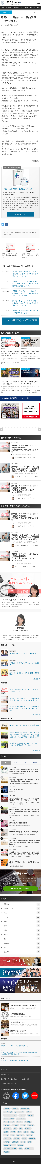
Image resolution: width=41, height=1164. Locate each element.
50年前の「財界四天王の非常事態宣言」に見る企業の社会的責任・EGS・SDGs (24, 780)
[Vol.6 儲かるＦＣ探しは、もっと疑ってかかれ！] (10, 372)
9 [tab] (26, 427)
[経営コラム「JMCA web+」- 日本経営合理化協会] (12, 3)
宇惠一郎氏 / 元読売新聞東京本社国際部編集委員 (22, 834)
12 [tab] (35, 427)
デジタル (22, 1115)
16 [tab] (19, 429)
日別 (5, 762)
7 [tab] (20, 427)
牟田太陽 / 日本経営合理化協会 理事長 (19, 825)
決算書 (6, 1135)
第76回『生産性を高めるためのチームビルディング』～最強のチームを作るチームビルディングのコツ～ (24, 811)
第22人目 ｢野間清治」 (16, 789)
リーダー (32, 7)
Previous (1, 429)
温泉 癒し (20, 1135)
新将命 (26, 1132)
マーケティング (18, 7)
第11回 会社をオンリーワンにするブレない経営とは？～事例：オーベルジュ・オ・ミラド (24, 799)
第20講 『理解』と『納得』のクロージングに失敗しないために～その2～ (10, 353)
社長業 (24, 1138)
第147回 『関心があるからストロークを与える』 (30, 382)
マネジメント (21, 1118)
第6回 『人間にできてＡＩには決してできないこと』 (24, 862)
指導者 (13, 1132)
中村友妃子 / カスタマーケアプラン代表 (25, 457)
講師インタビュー (9, 1145)
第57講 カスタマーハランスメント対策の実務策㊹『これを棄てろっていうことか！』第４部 (25, 489)
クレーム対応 (19, 1112)
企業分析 (31, 1125)
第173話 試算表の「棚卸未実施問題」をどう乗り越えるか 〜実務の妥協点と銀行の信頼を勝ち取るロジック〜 (24, 842)
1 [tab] (3, 427)
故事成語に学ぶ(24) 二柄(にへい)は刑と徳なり (24, 832)
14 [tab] (13, 429)
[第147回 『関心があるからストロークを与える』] (30, 372)
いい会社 (7, 1108)
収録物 (35, 762)
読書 (29, 1142)
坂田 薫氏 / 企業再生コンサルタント (19, 846)
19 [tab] (28, 429)
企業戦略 (9, 7)
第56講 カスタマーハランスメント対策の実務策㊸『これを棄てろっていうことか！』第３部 (24, 853)
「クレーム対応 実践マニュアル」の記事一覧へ (20, 321)
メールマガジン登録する (21, 888)
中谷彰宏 (15, 1125)
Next (39, 429)
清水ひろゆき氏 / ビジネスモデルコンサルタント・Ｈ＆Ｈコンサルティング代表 (24, 803)
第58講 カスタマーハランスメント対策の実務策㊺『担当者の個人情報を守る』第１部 (25, 449)
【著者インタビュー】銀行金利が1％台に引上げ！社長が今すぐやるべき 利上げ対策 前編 (23, 770)
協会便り (21, 952)
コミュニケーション (10, 1115)
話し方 (23, 1142)
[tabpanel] (10, 412)
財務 (20, 1148)
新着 (2, 7)
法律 (12, 1135)
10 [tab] (29, 427)
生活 (21, 947)
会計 (15, 1128)
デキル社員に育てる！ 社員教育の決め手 (25, 473)
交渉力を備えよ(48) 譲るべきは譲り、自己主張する (30, 352)
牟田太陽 (29, 1135)
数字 (21, 926)
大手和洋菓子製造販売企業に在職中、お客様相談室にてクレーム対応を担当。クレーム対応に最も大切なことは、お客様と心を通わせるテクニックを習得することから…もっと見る (20, 637)
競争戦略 (32, 1138)
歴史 (32, 1132)
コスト (28, 1112)
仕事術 (23, 1125)
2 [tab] (6, 427)
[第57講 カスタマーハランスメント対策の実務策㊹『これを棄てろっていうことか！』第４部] (5, 487)
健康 (21, 1128)
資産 (26, 7)
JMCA (19, 1161)
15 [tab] (16, 429)
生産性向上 (7, 1138)
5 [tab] (15, 427)
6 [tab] (18, 427)
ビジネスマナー (9, 1118)
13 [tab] (38, 427)
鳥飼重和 (7, 1152)
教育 (33, 232)
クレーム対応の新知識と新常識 (22, 454)
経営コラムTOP (6, 1075)
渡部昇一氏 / (12, 791)
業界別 (21, 934)
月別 (15, 762)
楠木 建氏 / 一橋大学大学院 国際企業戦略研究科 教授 (23, 783)
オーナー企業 (25, 1108)
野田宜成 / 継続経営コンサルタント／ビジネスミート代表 (24, 816)
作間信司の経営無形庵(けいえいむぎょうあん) (11, 387)
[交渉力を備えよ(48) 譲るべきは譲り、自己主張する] (30, 342)
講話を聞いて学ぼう (10, 1148)
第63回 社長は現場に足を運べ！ (19, 823)
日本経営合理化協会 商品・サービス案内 (15, 1079)
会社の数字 (7, 1128)
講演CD (20, 1145)
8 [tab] (23, 427)
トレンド (21, 921)
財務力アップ (29, 1148)
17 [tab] (22, 429)
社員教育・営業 (6, 12)
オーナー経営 (8, 1112)
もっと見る (35, 679)
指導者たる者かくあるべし (31, 356)
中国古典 (28, 1122)
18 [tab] (25, 429)
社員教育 (16, 1138)
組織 (21, 930)
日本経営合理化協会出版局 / (16, 773)
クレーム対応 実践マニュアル (10, 25)
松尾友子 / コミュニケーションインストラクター (27, 476)
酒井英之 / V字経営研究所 (16, 866)
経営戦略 (15, 1142)
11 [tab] (32, 427)
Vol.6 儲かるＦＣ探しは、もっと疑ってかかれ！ (10, 382)
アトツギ (15, 1108)
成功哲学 (21, 943)
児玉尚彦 (28, 1128)
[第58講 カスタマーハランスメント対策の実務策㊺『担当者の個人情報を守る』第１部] (5, 447)
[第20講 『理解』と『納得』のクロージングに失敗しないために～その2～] (10, 342)
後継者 (6, 1132)
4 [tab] (12, 427)
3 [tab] (9, 427)
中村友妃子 (18, 232)
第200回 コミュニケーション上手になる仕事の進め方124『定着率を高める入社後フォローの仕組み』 (25, 469)
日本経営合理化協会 (8, 1083)
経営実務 (7, 1142)
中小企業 (7, 1125)
